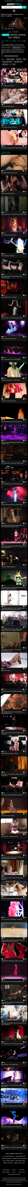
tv (10, 64)
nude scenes (5, 64)
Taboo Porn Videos (19, 1)
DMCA (13, 1172)
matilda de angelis (16, 47)
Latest (14, 1169)
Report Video (13, 34)
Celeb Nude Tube (9, 1)
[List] (14, 10)
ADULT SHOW (6, 1169)
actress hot (18, 59)
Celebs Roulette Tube (14, 1174)
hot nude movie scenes (7, 61)
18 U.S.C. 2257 (21, 1172)
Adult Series (11, 1184)
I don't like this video (10, 32)
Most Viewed (5, 1172)
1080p (24, 59)
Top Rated (21, 1169)
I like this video (8, 32)
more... (14, 64)
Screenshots (22, 34)
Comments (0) (16, 37)
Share (10, 37)
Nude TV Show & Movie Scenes (11, 56)
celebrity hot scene (18, 61)
